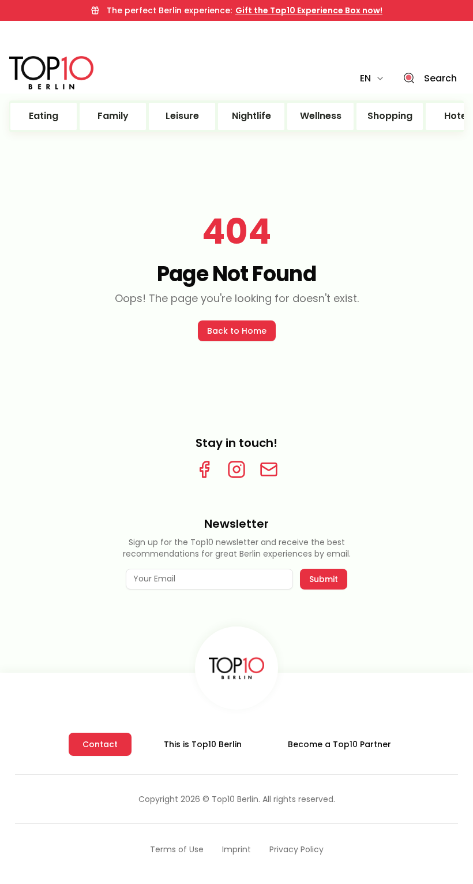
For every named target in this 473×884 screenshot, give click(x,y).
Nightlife (251, 115)
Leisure (182, 115)
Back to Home (236, 331)
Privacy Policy (296, 849)
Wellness (320, 115)
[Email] (269, 469)
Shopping (389, 115)
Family (113, 115)
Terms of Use (177, 849)
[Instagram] (236, 469)
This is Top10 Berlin (203, 744)
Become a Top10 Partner (339, 744)
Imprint (236, 849)
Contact (100, 744)
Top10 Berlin (235, 799)
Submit (323, 579)
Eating (43, 115)
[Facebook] (204, 469)
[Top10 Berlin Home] (236, 668)
